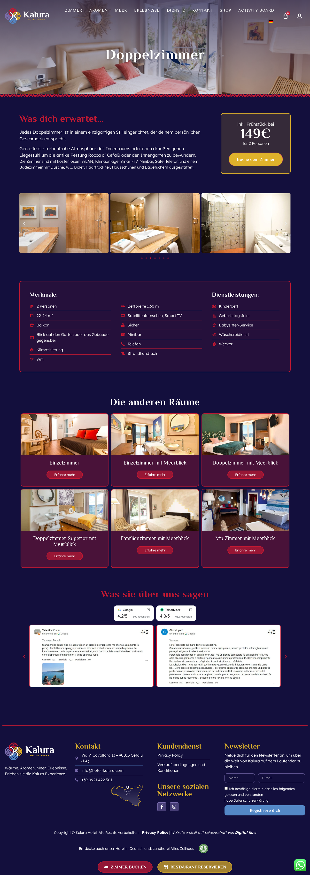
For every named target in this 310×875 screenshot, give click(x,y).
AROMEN (98, 10)
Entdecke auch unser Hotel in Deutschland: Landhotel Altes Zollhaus (136, 848)
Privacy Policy (155, 832)
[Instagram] (174, 806)
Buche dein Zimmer (256, 159)
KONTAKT (202, 10)
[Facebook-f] (161, 806)
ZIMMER (73, 10)
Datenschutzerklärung (251, 800)
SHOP (225, 10)
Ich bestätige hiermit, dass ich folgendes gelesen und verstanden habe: (260, 794)
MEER (121, 10)
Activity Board (256, 10)
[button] (24, 223)
